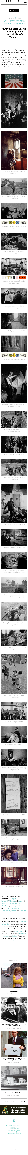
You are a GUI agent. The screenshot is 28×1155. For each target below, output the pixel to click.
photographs (12, 20)
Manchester (5, 906)
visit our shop (13, 941)
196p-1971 (22, 21)
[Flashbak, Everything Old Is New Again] (14, 1)
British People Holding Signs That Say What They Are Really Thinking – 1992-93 (14, 1059)
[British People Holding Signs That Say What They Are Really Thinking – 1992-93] (14, 1044)
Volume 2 (21, 901)
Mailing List (18, 931)
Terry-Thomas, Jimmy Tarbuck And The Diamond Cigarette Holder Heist (14, 1024)
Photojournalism (20, 20)
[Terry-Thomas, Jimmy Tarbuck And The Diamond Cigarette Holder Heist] (14, 1010)
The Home (6, 21)
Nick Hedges (22, 23)
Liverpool (4, 901)
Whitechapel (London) (8, 911)
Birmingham (14, 906)
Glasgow (13, 899)
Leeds (19, 908)
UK (17, 24)
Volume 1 (12, 901)
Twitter (14, 936)
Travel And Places (14, 21)
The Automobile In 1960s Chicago (14, 1092)
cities (5, 23)
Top (22, 1101)
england (10, 23)
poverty (13, 24)
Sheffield (18, 903)
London (11, 903)
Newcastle (4, 903)
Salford (14, 908)
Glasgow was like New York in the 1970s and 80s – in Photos (14, 990)
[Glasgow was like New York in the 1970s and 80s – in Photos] (14, 975)
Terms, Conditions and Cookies (14, 1130)
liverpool (16, 23)
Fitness (5, 20)
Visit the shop (13, 10)
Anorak (9, 17)
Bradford (23, 911)
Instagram (5, 936)
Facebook (22, 934)
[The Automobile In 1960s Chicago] (14, 1078)
